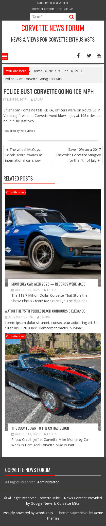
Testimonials (65, 9)
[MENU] (4, 56)
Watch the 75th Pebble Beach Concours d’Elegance (45, 311)
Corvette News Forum (52, 28)
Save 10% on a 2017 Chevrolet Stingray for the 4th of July (78, 155)
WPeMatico (27, 130)
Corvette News (16, 192)
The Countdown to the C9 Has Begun (40, 428)
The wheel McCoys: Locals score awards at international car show (23, 155)
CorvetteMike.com (43, 9)
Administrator (48, 482)
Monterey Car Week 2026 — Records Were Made (48, 284)
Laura (38, 99)
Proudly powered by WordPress (28, 512)
